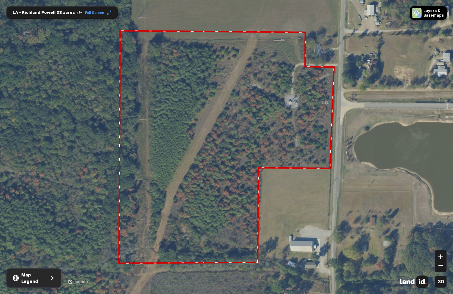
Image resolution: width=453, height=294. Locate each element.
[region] (226, 147)
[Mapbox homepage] (78, 281)
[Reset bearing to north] (441, 241)
